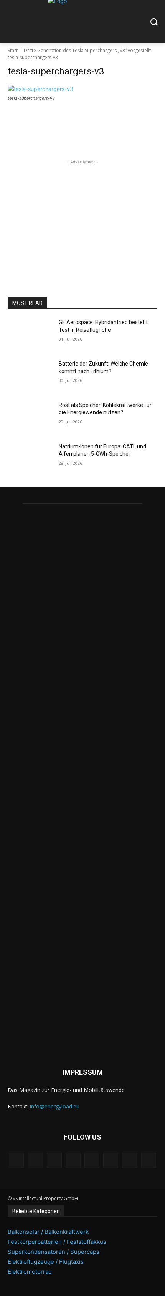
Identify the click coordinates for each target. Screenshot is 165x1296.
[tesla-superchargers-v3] (82, 89)
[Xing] (148, 1160)
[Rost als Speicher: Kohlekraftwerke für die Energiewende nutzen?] (30, 417)
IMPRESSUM (83, 1072)
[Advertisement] (82, 214)
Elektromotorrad (30, 1271)
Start (13, 50)
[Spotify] (91, 1160)
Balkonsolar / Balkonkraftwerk (48, 1231)
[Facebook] (16, 1160)
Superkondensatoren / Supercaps (53, 1251)
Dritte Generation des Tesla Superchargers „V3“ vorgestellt (87, 50)
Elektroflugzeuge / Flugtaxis (46, 1261)
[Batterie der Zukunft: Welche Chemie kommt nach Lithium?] (30, 376)
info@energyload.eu (54, 1106)
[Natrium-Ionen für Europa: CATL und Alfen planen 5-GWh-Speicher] (30, 458)
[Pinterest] (73, 1160)
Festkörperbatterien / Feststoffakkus (57, 1241)
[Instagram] (35, 1160)
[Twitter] (129, 1160)
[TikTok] (110, 1160)
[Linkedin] (54, 1160)
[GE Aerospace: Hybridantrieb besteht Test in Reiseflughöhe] (30, 334)
